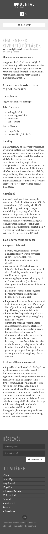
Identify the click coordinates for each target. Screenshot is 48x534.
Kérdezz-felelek (10, 495)
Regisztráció (30, 526)
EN (26, 14)
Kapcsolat (18, 526)
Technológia (8, 479)
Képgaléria (7, 487)
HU (22, 14)
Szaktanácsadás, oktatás (13, 491)
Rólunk (6, 475)
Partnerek (7, 499)
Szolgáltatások (16, 49)
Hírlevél (11, 439)
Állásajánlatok (9, 511)
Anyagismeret (9, 503)
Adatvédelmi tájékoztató (14, 523)
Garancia (6, 507)
